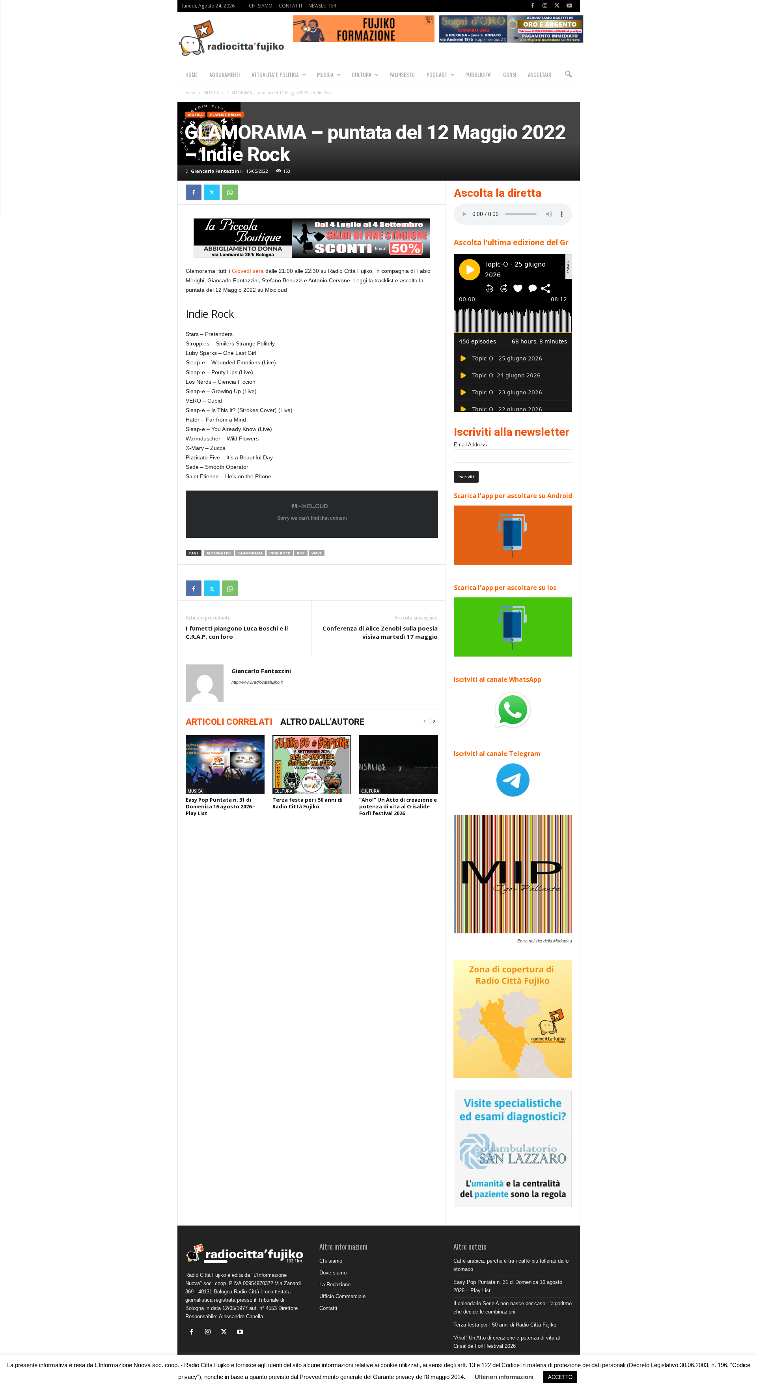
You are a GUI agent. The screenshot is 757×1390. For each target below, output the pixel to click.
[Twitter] (557, 6)
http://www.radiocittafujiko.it (257, 682)
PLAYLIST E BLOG (225, 114)
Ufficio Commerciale (342, 1296)
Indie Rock (279, 553)
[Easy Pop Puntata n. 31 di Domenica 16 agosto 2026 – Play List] (225, 764)
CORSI (509, 74)
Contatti (328, 1308)
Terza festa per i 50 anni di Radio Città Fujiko (307, 803)
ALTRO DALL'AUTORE (322, 722)
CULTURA (361, 74)
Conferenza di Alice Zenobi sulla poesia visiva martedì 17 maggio (380, 632)
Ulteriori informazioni (504, 1376)
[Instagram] (545, 6)
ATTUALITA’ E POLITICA (275, 74)
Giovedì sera (248, 271)
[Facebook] (532, 6)
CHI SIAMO (260, 5)
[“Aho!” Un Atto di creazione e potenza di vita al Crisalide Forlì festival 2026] (398, 764)
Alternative (219, 553)
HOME (191, 74)
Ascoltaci (539, 74)
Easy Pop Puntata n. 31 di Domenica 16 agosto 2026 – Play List (220, 806)
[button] (568, 74)
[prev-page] (425, 721)
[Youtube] (569, 6)
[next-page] (434, 721)
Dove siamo (333, 1273)
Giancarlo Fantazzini (216, 171)
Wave (316, 553)
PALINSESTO (402, 74)
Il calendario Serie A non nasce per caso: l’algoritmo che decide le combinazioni (512, 1307)
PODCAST (437, 74)
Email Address (470, 445)
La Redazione (335, 1284)
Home (190, 92)
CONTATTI (290, 5)
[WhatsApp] (230, 192)
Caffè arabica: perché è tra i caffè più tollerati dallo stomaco (511, 1265)
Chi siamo (330, 1261)
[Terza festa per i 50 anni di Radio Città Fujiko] (311, 764)
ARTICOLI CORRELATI (229, 722)
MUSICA (325, 74)
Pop (301, 553)
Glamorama (250, 553)
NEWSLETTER (322, 5)
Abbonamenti (224, 74)
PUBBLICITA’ (478, 74)
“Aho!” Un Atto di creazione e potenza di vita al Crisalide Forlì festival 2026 (398, 806)
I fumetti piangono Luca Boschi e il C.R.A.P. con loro (237, 632)
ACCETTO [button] (560, 1377)
